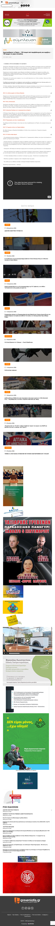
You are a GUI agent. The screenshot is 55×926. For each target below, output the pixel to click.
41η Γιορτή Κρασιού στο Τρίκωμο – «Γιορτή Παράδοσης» (19, 342)
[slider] (26, 653)
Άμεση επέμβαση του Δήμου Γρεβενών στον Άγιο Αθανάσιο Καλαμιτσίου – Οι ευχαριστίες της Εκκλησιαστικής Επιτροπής (24, 836)
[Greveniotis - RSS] (29, 6)
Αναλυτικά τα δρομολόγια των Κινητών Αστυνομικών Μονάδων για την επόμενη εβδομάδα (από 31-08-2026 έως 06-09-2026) (26, 831)
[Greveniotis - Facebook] (22, 6)
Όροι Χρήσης (15, 914)
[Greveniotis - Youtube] (26, 6)
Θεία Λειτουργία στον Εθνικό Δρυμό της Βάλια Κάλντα (15, 817)
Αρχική (9, 914)
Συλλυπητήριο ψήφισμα (11, 370)
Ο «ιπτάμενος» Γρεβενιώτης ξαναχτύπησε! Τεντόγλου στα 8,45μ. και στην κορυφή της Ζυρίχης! (24, 840)
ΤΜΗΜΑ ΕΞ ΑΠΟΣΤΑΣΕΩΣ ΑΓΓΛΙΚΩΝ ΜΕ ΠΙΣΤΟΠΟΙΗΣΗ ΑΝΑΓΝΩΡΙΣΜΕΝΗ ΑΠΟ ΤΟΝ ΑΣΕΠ (27, 453)
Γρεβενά (7, 224)
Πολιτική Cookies (36, 914)
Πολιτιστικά (8, 336)
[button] (27, 640)
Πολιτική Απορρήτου (25, 914)
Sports (7, 280)
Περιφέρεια (8, 447)
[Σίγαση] (48, 653)
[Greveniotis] (12, 2)
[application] (27, 641)
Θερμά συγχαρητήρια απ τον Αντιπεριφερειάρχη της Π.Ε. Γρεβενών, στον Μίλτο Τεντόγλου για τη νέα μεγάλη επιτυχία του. (25, 287)
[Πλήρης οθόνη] (50, 653)
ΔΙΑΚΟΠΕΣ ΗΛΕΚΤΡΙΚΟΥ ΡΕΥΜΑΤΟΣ (14, 231)
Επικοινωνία (27, 916)
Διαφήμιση (44, 914)
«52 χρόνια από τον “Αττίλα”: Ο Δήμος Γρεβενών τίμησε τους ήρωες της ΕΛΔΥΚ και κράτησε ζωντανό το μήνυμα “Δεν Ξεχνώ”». (26, 426)
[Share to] (51, 93)
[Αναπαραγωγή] (4, 653)
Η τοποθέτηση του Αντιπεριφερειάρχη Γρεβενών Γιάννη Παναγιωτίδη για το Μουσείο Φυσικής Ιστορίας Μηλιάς (26, 259)
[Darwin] (30, 923)
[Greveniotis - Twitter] (24, 6)
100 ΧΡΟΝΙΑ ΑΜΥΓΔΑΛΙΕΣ (8, 826)
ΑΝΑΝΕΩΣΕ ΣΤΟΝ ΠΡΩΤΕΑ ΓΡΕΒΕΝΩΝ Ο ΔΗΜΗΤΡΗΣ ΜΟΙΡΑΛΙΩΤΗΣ (18, 813)
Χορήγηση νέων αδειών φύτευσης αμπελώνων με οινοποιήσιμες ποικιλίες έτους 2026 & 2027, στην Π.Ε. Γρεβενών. (26, 822)
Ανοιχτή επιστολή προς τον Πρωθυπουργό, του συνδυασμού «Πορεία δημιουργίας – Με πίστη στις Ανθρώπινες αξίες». (25, 845)
